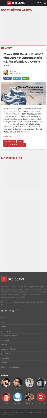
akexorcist (17, 403)
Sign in (38, 3)
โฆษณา (4, 363)
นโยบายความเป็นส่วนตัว (10, 367)
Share (8, 78)
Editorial (4, 327)
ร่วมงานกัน (5, 358)
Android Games (10, 141)
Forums (4, 345)
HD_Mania (29, 403)
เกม (24, 145)
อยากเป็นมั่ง (41, 403)
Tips (2, 322)
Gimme (17, 388)
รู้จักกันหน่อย (5, 354)
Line (26, 78)
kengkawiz (29, 389)
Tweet (18, 78)
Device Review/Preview (9, 336)
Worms (20, 141)
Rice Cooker (41, 389)
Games (8, 48)
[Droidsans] (16, 3)
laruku (6, 403)
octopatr (6, 389)
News (3, 318)
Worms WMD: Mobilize (12, 145)
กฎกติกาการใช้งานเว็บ (9, 349)
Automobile (5, 340)
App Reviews (5, 331)
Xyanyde (13, 71)
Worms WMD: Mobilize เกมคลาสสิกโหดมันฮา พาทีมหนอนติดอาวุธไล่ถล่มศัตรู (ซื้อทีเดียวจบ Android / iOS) (23, 59)
